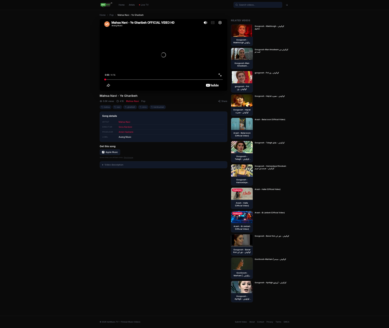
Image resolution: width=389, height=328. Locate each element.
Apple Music (112, 152)
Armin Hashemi (126, 132)
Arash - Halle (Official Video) (268, 189)
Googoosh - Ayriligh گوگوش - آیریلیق (270, 282)
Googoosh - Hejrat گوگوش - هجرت (270, 96)
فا (287, 4)
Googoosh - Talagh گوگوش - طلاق (270, 143)
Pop (112, 15)
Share (224, 101)
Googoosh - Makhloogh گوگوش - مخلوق (269, 27)
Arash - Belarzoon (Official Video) (270, 119)
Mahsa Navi (132, 101)
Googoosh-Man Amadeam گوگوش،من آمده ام (271, 50)
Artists (132, 4)
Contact (260, 322)
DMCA (286, 322)
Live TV (145, 4)
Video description (114, 164)
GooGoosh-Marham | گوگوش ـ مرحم (270, 259)
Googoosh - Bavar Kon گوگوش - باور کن (272, 236)
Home (122, 4)
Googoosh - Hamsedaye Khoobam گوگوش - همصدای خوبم (270, 167)
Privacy (270, 322)
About (252, 322)
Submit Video (241, 322)
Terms (278, 322)
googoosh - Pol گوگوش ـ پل (267, 73)
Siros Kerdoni (125, 127)
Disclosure (128, 157)
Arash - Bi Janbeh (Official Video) (270, 212)
